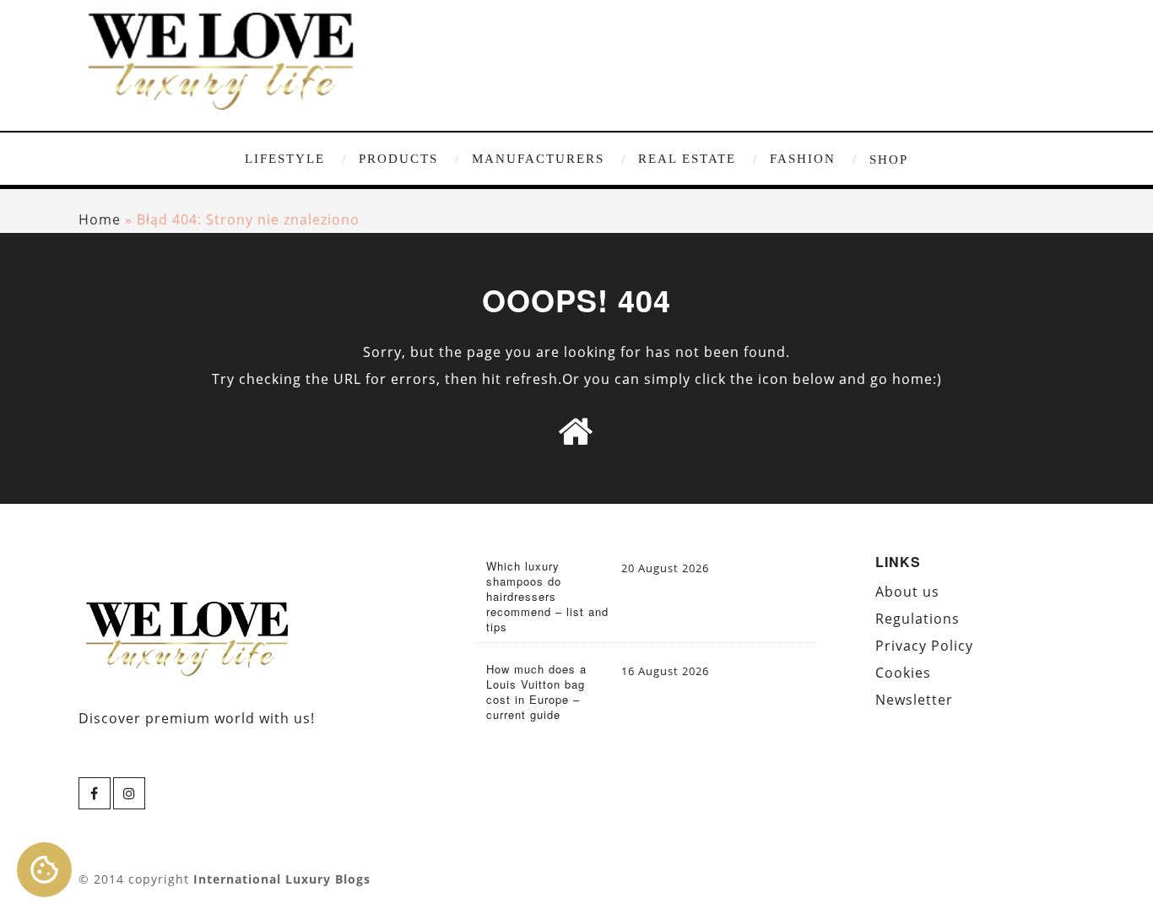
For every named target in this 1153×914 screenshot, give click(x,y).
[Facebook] (94, 793)
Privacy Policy (924, 645)
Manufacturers (538, 158)
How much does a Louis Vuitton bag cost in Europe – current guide (536, 692)
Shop (888, 159)
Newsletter (914, 699)
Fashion (803, 158)
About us (907, 591)
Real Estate (687, 158)
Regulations (917, 618)
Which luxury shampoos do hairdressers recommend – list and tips (547, 597)
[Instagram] (129, 793)
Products (398, 158)
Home (99, 219)
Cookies (903, 672)
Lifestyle (285, 158)
